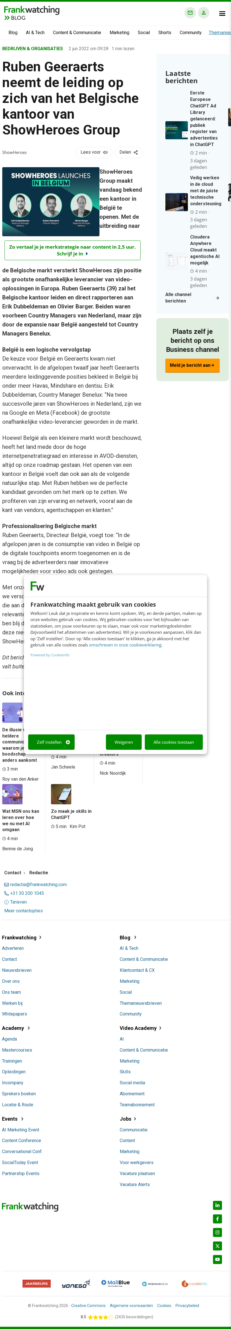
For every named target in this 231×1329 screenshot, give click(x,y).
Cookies (164, 1305)
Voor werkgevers (137, 1162)
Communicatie (134, 1129)
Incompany (12, 1082)
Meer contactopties (23, 911)
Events (10, 1119)
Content (127, 1140)
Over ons (11, 981)
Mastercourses (17, 1050)
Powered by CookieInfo (50, 654)
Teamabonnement (137, 1104)
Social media (132, 1082)
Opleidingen (14, 1071)
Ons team (11, 992)
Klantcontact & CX (137, 970)
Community (191, 32)
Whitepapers (14, 1014)
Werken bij (12, 1003)
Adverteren (13, 948)
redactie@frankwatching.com (38, 884)
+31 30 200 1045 (27, 893)
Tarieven (18, 902)
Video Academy (138, 1028)
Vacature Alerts (135, 1184)
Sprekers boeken (19, 1093)
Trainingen (12, 1061)
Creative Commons (88, 1305)
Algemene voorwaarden (131, 1305)
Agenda (9, 1039)
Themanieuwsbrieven (141, 1003)
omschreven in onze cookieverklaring (125, 645)
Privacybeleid (187, 1305)
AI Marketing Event (20, 1129)
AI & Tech (35, 32)
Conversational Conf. (22, 1151)
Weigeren (124, 742)
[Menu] (222, 13)
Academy (13, 1028)
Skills (125, 1071)
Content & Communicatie (77, 32)
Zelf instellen (49, 742)
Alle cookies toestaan (174, 742)
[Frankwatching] (31, 10)
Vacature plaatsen (137, 1173)
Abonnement (132, 1093)
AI (122, 1039)
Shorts (164, 32)
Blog (12, 32)
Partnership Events (20, 1173)
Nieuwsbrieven (17, 970)
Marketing (119, 32)
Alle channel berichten (178, 298)
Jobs (125, 1119)
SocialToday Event (20, 1162)
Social (144, 32)
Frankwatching (19, 938)
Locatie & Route (17, 1104)
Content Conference (21, 1140)
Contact (9, 959)
